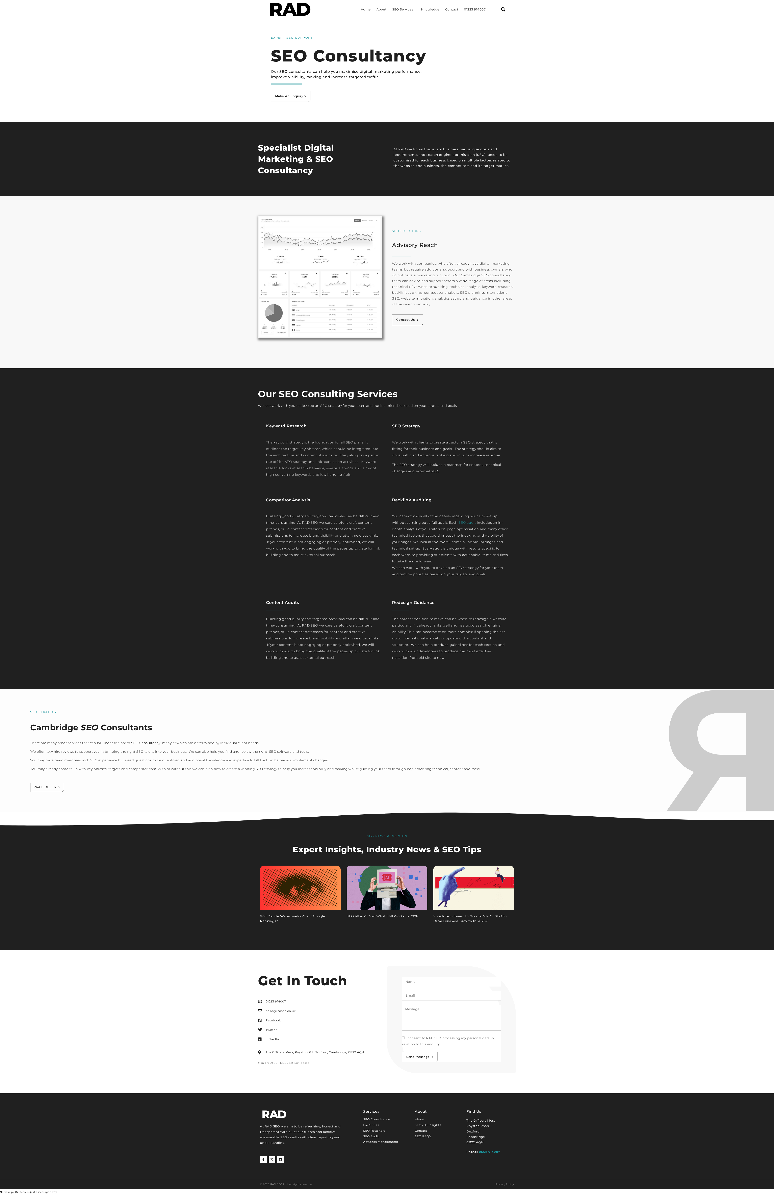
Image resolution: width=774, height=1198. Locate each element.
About (382, 9)
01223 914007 (475, 9)
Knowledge (430, 9)
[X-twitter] (272, 1159)
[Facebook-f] (263, 1159)
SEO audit (467, 523)
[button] (503, 9)
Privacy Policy (504, 1184)
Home (366, 9)
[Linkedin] (280, 1159)
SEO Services (402, 9)
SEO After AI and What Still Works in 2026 (382, 916)
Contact (451, 9)
